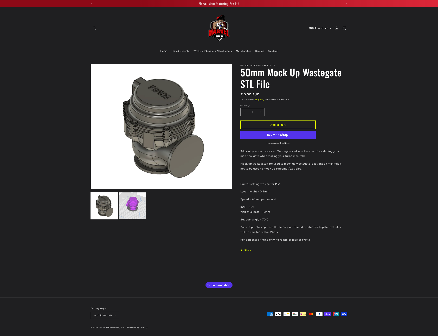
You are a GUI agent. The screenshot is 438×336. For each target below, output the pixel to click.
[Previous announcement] (92, 3)
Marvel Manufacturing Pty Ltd (113, 327)
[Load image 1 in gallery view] (104, 205)
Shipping (259, 99)
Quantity (245, 105)
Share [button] (247, 250)
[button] (94, 28)
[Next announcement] (346, 3)
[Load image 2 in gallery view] (132, 205)
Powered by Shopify (138, 327)
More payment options (278, 143)
